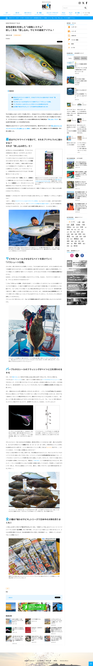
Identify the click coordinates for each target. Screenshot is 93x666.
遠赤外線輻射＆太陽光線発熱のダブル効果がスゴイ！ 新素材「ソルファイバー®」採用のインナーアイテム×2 (56, 629)
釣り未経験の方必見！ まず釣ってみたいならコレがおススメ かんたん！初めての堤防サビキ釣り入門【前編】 (81, 207)
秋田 (76, 241)
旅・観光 (77, 13)
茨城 (83, 241)
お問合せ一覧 (48, 660)
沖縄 (77, 236)
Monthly (84, 58)
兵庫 (72, 224)
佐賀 (68, 225)
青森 (75, 243)
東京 (68, 236)
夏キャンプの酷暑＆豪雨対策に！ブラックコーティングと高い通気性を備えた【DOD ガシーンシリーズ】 (81, 67)
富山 (75, 229)
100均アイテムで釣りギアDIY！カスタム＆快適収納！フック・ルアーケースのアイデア (81, 93)
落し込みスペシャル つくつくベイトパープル (48, 180)
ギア (6, 13)
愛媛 (76, 234)
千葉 (83, 225)
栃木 (73, 236)
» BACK (10, 597)
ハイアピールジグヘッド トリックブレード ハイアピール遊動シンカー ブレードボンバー (56, 621)
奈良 (85, 227)
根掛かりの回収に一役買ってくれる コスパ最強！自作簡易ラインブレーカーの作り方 (81, 174)
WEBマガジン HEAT (14, 18)
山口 (79, 229)
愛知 (79, 234)
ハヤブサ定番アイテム (36, 619)
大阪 (81, 227)
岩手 (78, 232)
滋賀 (84, 236)
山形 (82, 229)
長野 (72, 243)
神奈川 (76, 239)
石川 (71, 238)
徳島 (72, 234)
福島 (72, 241)
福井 (82, 238)
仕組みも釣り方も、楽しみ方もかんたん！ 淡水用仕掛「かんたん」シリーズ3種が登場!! (37, 638)
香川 (84, 243)
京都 (83, 222)
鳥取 (72, 245)
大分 (77, 227)
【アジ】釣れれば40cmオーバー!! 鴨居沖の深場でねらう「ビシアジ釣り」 (81, 163)
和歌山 (69, 227)
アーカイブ (86, 13)
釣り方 (17, 13)
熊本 (68, 238)
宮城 (68, 229)
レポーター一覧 (40, 660)
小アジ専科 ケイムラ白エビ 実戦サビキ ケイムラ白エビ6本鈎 (18, 629)
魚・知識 (39, 13)
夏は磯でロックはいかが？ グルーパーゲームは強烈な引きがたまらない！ (81, 184)
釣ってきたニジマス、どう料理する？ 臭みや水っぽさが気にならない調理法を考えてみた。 (81, 129)
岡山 (74, 231)
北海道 (78, 224)
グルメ (63, 13)
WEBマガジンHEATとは (29, 660)
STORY (22, 18)
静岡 (79, 243)
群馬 (79, 241)
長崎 (68, 243)
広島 (68, 234)
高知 (68, 245)
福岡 (68, 241)
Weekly (77, 58)
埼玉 (74, 227)
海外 (80, 236)
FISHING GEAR (29, 18)
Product (8, 38)
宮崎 (72, 229)
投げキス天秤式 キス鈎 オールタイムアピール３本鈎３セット (17, 620)
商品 (7, 591)
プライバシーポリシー (64, 660)
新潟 (84, 234)
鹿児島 (76, 245)
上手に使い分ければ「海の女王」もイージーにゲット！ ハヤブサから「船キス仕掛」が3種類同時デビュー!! (17, 639)
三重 (78, 222)
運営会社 (55, 660)
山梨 (68, 231)
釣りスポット (28, 13)
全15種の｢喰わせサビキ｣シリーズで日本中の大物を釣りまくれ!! (30, 106)
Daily (70, 58)
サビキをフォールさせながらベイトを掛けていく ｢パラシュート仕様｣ (32, 102)
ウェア (70, 13)
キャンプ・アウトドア (52, 13)
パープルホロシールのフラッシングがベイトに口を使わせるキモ (30, 104)
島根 (82, 231)
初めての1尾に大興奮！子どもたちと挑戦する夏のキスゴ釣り (81, 80)
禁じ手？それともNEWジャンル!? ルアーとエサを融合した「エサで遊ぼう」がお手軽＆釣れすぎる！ (56, 638)
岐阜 (71, 231)
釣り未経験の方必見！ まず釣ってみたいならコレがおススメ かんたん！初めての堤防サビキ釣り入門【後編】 (81, 195)
